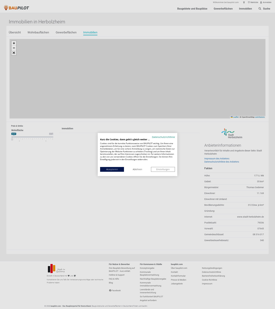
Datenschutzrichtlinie (163, 137)
